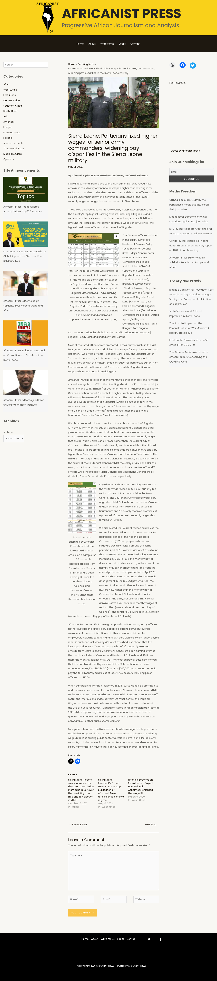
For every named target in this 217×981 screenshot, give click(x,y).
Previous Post (77, 824)
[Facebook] (160, 939)
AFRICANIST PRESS (121, 13)
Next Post (152, 824)
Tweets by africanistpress (184, 150)
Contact (135, 43)
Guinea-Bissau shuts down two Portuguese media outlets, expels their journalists (189, 204)
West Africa (10, 89)
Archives (8, 432)
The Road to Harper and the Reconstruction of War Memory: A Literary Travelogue (189, 328)
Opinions (8, 159)
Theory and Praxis (13, 148)
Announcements (13, 143)
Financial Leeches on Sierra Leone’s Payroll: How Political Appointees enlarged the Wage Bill (140, 786)
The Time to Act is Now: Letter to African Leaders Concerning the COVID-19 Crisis (188, 356)
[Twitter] (149, 939)
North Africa (10, 111)
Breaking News (11, 132)
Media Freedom (12, 154)
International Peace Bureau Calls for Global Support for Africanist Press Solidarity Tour (24, 256)
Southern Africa (12, 105)
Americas (9, 122)
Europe (7, 127)
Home (80, 43)
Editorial (8, 138)
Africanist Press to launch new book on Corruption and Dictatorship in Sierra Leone (24, 355)
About (92, 43)
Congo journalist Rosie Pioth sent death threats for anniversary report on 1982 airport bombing (190, 245)
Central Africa (11, 100)
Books (122, 43)
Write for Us (107, 43)
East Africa (9, 95)
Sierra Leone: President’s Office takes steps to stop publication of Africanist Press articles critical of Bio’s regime (111, 790)
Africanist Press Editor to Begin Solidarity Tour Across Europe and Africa (23, 305)
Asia (5, 116)
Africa (6, 84)
